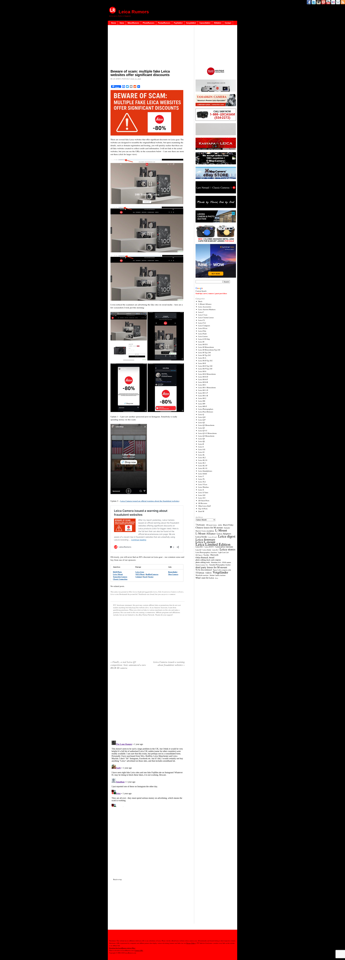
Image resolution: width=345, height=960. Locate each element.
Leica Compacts (204, 325)
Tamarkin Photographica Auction (219, 565)
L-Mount (221, 530)
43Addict (217, 23)
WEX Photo (139, 574)
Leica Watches (203, 487)
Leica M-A (202, 358)
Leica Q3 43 (202, 430)
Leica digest (226, 536)
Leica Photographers (205, 409)
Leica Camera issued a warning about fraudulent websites (169, 663)
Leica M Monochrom (206, 347)
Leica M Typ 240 (204, 352)
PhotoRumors (148, 23)
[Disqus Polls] (148, 706)
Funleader (227, 528)
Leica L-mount (205, 542)
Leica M (201, 342)
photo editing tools (203, 562)
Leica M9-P (202, 406)
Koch (145, 576)
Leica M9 (201, 403)
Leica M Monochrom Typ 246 (209, 350)
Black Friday (228, 525)
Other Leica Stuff (135, 592)
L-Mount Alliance (204, 304)
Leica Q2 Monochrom (206, 425)
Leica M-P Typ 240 (205, 368)
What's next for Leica (205, 578)
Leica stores (227, 549)
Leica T (201, 476)
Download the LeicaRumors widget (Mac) (122, 948)
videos (208, 572)
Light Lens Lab (223, 552)
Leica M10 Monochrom (207, 374)
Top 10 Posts (203, 508)
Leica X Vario (203, 492)
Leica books (201, 537)
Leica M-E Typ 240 (205, 366)
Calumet (138, 576)
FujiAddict (178, 23)
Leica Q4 (201, 438)
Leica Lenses (203, 336)
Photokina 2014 (216, 562)
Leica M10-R (203, 382)
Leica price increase (224, 546)
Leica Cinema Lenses (206, 317)
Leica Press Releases (205, 411)
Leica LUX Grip (204, 339)
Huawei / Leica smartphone (205, 531)
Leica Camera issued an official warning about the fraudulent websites (149, 501)
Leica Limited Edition (213, 544)
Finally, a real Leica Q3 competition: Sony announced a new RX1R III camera (128, 664)
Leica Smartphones (205, 471)
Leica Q (201, 414)
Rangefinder (172, 572)
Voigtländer (220, 572)
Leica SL (201, 455)
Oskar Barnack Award (205, 557)
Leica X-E (201, 495)
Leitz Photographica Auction (206, 552)
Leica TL (201, 479)
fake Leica (153, 592)
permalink (134, 594)
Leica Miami (118, 574)
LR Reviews (202, 503)
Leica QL (201, 441)
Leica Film (202, 331)
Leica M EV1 (203, 344)
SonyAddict (191, 23)
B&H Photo (117, 572)
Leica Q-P (201, 420)
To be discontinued (204, 569)
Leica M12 (202, 398)
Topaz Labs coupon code (222, 570)
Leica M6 (201, 401)
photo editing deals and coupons (208, 560)
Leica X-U (202, 498)
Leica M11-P (203, 393)
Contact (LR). (139, 950)
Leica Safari (207, 550)
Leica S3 (201, 452)
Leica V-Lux (202, 484)
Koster (150, 576)
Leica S (201, 446)
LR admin (117, 79)
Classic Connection (120, 579)
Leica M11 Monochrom (207, 387)
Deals (200, 301)
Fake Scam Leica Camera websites (170, 592)
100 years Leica (211, 525)
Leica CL (201, 320)
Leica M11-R (203, 395)
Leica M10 (202, 371)
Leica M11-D (203, 390)
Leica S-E (201, 449)
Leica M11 (202, 385)
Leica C (201, 312)
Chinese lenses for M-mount (209, 527)
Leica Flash (202, 333)
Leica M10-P (203, 379)
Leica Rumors (134, 11)
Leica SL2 (202, 457)
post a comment (169, 594)
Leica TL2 (202, 481)
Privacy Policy (190, 943)
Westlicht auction (202, 575)
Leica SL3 (202, 463)
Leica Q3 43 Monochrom (207, 433)
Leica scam (115, 594)
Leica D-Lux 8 (212, 537)
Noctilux (206, 555)
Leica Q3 (201, 428)
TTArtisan (200, 572)
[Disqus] (148, 773)
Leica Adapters (224, 533)
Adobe (220, 525)
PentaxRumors (164, 23)
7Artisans (200, 525)
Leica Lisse (139, 572)
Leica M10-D (203, 376)
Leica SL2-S (202, 460)
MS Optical (199, 555)
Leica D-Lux (202, 328)
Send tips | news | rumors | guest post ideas (211, 293)
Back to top (117, 879)
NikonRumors (133, 23)
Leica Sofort (202, 473)
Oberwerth (214, 555)
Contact (228, 23)
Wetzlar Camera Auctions (218, 575)
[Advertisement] (147, 48)
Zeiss (216, 578)
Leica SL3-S (202, 468)
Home (113, 23)
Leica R (201, 444)
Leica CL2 (202, 323)
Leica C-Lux (202, 315)
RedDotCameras (152, 574)
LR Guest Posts (203, 500)
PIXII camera (226, 562)
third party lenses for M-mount (211, 567)
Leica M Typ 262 (204, 355)
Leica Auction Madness (206, 309)
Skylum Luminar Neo (202, 565)
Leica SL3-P (202, 465)
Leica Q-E (202, 417)
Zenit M (201, 511)
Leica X (201, 490)
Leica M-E (202, 363)
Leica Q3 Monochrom (206, 436)
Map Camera (173, 574)
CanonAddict (204, 23)
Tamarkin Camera (120, 576)
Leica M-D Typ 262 (205, 360)
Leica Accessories (204, 307)
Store (122, 23)
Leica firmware (205, 539)
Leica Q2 (201, 422)
